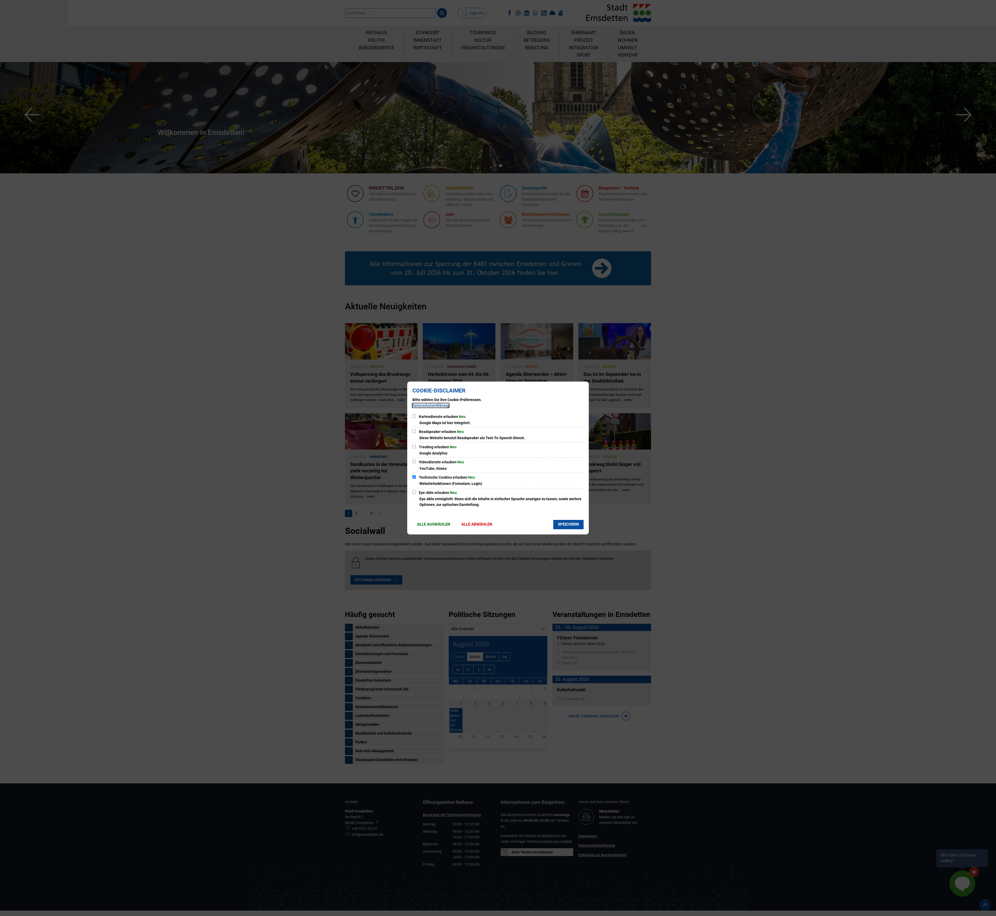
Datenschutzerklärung (430, 405)
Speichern (568, 524)
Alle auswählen (433, 524)
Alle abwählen (476, 524)
